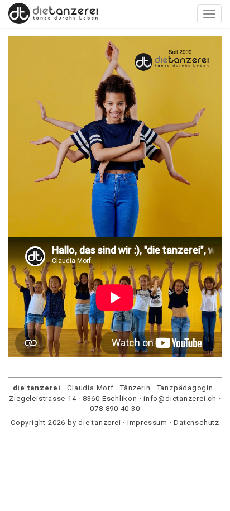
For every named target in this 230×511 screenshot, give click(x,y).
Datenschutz (196, 422)
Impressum (147, 422)
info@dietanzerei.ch (180, 398)
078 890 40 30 (115, 408)
